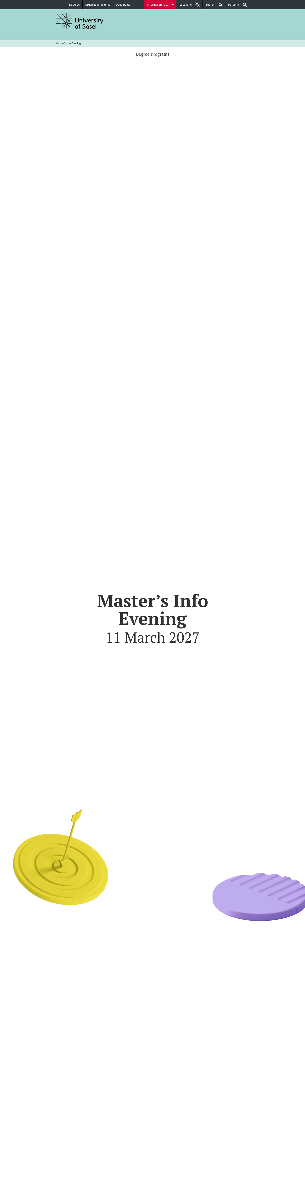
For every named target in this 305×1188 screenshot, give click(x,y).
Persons (232, 6)
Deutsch (74, 4)
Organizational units (97, 4)
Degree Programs (152, 54)
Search (209, 6)
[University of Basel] (80, 21)
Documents (123, 4)
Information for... (158, 4)
